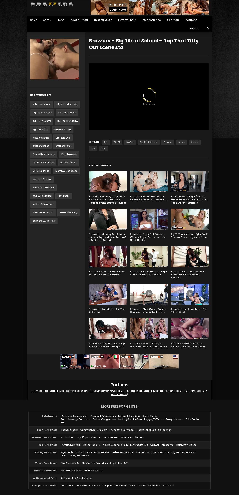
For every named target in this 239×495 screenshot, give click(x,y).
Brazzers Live (63, 137)
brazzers (168, 142)
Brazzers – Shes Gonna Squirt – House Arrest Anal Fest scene (148, 310)
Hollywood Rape (40, 390)
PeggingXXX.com (154, 419)
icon (107, 181)
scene (182, 142)
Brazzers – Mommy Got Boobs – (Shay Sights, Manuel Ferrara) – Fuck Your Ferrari (107, 237)
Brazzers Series (41, 146)
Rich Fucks (64, 196)
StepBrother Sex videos (95, 463)
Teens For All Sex (146, 430)
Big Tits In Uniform (67, 121)
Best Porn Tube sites (59, 390)
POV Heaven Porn (71, 445)
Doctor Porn (79, 20)
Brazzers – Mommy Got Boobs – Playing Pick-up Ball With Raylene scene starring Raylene (107, 199)
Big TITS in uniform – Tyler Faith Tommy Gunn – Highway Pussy (189, 235)
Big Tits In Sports (42, 121)
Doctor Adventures (43, 162)
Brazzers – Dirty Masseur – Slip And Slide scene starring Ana (107, 345)
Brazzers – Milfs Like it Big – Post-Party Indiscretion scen (188, 345)
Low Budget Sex (139, 445)
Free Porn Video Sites (175, 390)
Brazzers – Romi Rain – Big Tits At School (107, 310)
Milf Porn (173, 20)
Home (33, 20)
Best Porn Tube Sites (153, 390)
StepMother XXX (70, 463)
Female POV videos (129, 416)
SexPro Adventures (43, 204)
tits (93, 148)
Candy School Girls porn (93, 430)
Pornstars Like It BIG (43, 187)
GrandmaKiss (101, 452)
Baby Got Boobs (41, 104)
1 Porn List (119, 390)
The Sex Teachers (71, 470)
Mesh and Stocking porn (74, 416)
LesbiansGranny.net (123, 452)
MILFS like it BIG (41, 170)
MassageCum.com (79, 419)
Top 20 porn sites (86, 437)
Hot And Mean (68, 162)
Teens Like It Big (69, 212)
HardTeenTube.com (132, 437)
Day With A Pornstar (44, 154)
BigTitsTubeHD (127, 20)
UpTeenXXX (164, 430)
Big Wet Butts (40, 129)
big (105, 142)
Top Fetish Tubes (134, 390)
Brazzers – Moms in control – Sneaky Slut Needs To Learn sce (148, 198)
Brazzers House (41, 137)
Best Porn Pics (152, 20)
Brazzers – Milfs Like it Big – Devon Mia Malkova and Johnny (149, 345)
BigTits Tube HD (92, 445)
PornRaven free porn (101, 485)
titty (103, 148)
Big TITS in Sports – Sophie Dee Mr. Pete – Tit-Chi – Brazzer (107, 273)
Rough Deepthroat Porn (102, 390)
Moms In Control (42, 179)
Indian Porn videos (186, 445)
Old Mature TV (84, 452)
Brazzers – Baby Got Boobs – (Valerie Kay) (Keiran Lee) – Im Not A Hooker (148, 237)
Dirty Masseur (69, 154)
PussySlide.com (174, 419)
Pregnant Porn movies (103, 416)
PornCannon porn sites (74, 485)
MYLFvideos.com (93, 470)
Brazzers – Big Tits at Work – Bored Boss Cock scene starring (188, 274)
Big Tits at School (42, 112)
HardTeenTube (103, 20)
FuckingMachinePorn (130, 419)
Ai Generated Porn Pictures (76, 478)
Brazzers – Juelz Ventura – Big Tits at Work (188, 310)
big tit (117, 142)
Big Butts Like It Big (67, 104)
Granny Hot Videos (78, 455)
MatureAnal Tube (146, 452)
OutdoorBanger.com (104, 419)
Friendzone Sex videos (122, 430)
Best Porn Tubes (193, 390)
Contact (191, 20)
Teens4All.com (69, 430)
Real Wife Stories (42, 196)
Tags (61, 20)
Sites (46, 20)
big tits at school (148, 142)
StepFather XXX (119, 463)
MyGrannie (67, 452)
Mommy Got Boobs (66, 170)
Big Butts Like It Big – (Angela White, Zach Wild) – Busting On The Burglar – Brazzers (189, 199)
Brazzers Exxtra (62, 129)
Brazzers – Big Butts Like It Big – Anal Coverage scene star (148, 273)
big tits (130, 142)
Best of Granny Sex (169, 452)
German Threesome (161, 445)
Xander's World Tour (44, 221)
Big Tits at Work (67, 112)
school (194, 142)
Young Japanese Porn (115, 445)
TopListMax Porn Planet (161, 485)
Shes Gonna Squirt (43, 212)
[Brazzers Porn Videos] (52, 4)
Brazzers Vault (63, 146)
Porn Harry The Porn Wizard (130, 485)
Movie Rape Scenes (80, 390)
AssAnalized (67, 437)
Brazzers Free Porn (109, 437)
